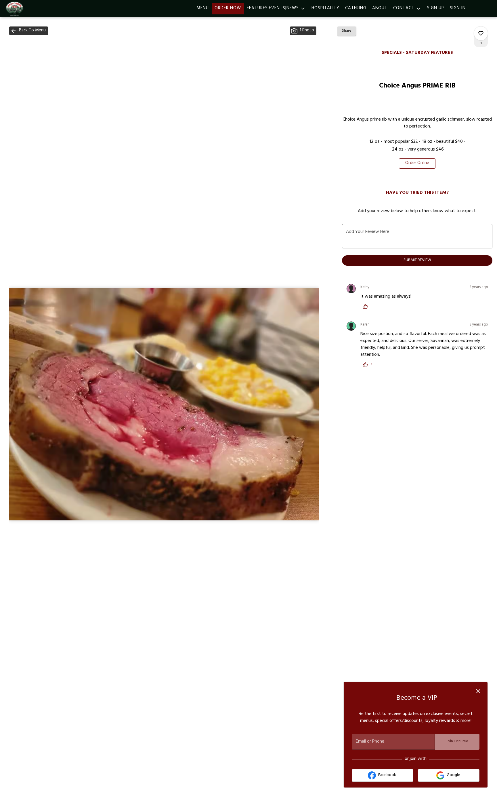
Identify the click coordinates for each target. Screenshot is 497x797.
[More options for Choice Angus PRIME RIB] (481, 33)
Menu (202, 8)
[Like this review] (366, 306)
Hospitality (325, 8)
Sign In (458, 8)
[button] (276, 8)
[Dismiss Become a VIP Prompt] (478, 691)
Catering (355, 8)
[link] (417, 163)
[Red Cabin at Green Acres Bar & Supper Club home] (30, 8)
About (379, 8)
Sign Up (435, 8)
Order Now (228, 8)
